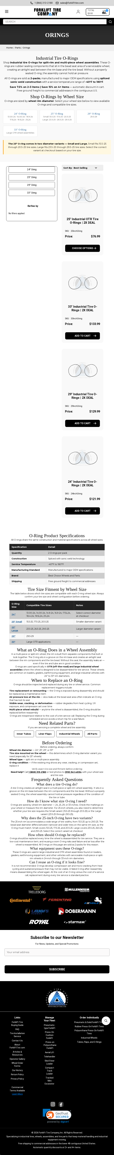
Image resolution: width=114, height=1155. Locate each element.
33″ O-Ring (20, 129)
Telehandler (49, 1056)
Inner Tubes (24, 733)
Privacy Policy (17, 1079)
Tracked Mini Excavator (49, 1081)
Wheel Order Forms (17, 1064)
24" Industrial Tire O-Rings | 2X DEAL (82, 483)
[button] (57, 1116)
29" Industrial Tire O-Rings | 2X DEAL (82, 396)
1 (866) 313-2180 (43, 2)
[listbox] (86, 168)
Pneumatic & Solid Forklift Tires (89, 1022)
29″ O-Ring (94, 113)
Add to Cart (83, 335)
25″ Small (17, 621)
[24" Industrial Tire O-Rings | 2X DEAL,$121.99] (82, 458)
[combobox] (55, 21)
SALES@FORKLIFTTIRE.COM (72, 2)
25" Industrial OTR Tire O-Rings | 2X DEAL (82, 220)
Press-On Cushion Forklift (49, 1035)
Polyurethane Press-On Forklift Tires (89, 1032)
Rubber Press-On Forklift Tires (89, 1026)
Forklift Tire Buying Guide (17, 1023)
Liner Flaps (45, 733)
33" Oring (32, 192)
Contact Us (17, 1040)
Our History (17, 1070)
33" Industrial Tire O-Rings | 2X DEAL (82, 308)
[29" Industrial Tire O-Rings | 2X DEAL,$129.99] (82, 370)
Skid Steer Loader (49, 1062)
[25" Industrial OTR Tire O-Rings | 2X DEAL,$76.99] (82, 195)
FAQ (17, 1029)
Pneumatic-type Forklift (49, 1026)
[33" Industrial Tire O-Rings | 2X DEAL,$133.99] (82, 283)
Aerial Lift (49, 1052)
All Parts (92, 733)
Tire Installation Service (17, 1034)
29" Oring (32, 185)
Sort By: (67, 168)
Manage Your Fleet (49, 1019)
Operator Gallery (17, 1059)
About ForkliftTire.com (17, 1046)
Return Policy (17, 1074)
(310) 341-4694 (73, 772)
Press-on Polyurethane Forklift (50, 1045)
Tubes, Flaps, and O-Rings (89, 1042)
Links (17, 1017)
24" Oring (32, 169)
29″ (13, 636)
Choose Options (82, 248)
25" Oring (32, 177)
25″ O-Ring (57, 113)
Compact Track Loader (49, 1071)
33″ (13, 642)
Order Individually (89, 1017)
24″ (14, 614)
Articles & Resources (17, 1053)
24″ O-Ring (20, 113)
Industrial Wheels (69, 733)
